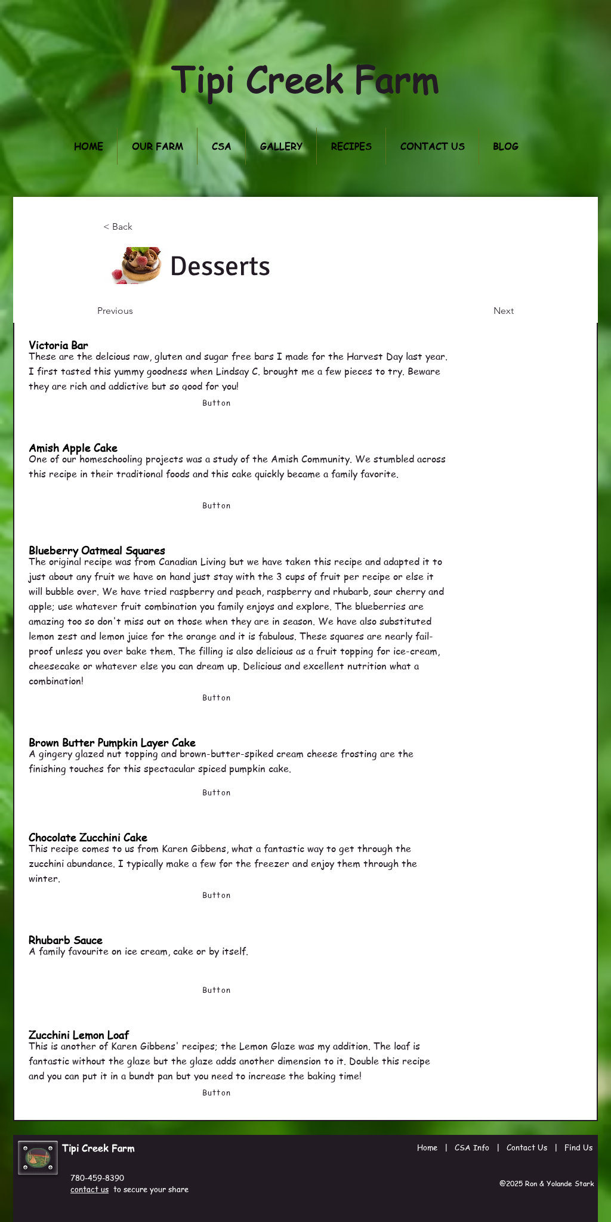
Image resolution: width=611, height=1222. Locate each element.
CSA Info (472, 1147)
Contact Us (527, 1147)
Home (427, 1147)
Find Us (578, 1147)
